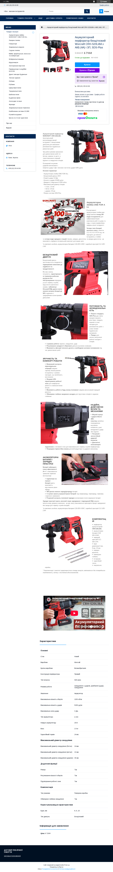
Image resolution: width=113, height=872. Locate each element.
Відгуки (8, 128)
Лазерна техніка (14, 40)
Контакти (91, 18)
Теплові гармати (14, 78)
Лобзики (11, 81)
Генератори (13, 44)
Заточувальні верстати (17, 66)
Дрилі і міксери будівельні (18, 74)
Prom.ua (67, 865)
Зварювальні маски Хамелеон (19, 108)
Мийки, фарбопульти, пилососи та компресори (19, 55)
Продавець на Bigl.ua (56, 867)
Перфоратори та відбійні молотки (17, 70)
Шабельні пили (14, 94)
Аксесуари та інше (15, 101)
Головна (9, 18)
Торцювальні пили (15, 91)
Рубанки (12, 84)
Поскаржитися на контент (50, 869)
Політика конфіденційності (67, 869)
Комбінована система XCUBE (19, 111)
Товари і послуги (24, 18)
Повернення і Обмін (74, 18)
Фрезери (12, 104)
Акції (40, 18)
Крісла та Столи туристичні (18, 118)
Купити (87, 65)
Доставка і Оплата (54, 18)
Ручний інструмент (15, 114)
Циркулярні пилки (15, 88)
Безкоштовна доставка (82, 91)
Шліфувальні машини (16, 59)
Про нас (9, 123)
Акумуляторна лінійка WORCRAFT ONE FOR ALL (18, 36)
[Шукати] (87, 11)
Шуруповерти (13, 62)
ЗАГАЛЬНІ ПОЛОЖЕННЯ (12, 856)
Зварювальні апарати (16, 47)
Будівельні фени (14, 98)
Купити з (83, 70)
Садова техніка (14, 50)
